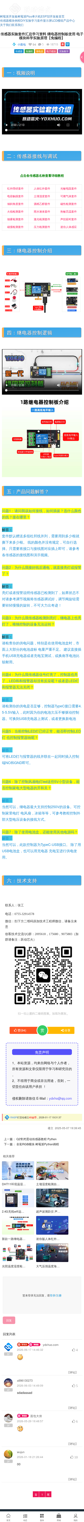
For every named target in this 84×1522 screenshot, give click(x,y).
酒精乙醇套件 (42, 204)
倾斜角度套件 (15, 204)
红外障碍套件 (15, 188)
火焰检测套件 (15, 211)
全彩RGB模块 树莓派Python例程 (37, 1144)
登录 (52, 1295)
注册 (59, 1295)
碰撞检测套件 (15, 227)
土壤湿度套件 (42, 196)
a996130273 (25, 1380)
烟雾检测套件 (15, 219)
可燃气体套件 (68, 196)
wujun (20, 1452)
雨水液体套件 (42, 211)
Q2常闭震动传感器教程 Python (36, 1139)
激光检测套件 (42, 219)
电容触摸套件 (15, 196)
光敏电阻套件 (68, 188)
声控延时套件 (68, 219)
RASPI (13, 1117)
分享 (67, 1030)
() (22, 1030)
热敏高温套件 (68, 211)
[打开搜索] (69, 5)
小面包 (22, 44)
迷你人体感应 (68, 227)
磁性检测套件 (68, 204)
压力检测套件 (42, 227)
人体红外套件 (42, 188)
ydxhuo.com (51, 1345)
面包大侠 (36, 1416)
